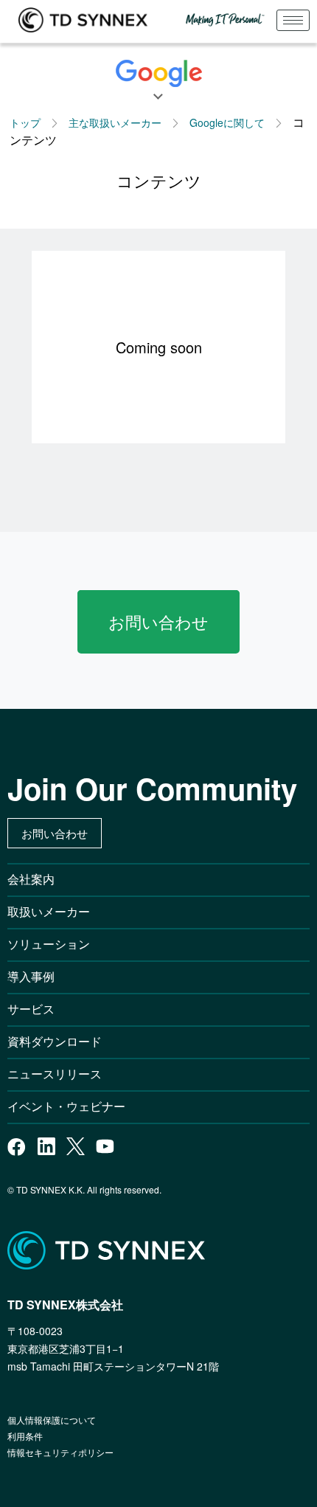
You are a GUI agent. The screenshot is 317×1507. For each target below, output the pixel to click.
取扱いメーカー (48, 911)
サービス (31, 1008)
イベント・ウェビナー (66, 1106)
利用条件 (25, 1436)
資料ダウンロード (54, 1041)
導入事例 (31, 976)
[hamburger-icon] (293, 20)
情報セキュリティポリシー (60, 1452)
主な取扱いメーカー (115, 122)
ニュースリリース (60, 1073)
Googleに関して (227, 122)
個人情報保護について (51, 1419)
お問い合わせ (158, 621)
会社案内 (31, 878)
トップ (25, 122)
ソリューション (48, 943)
